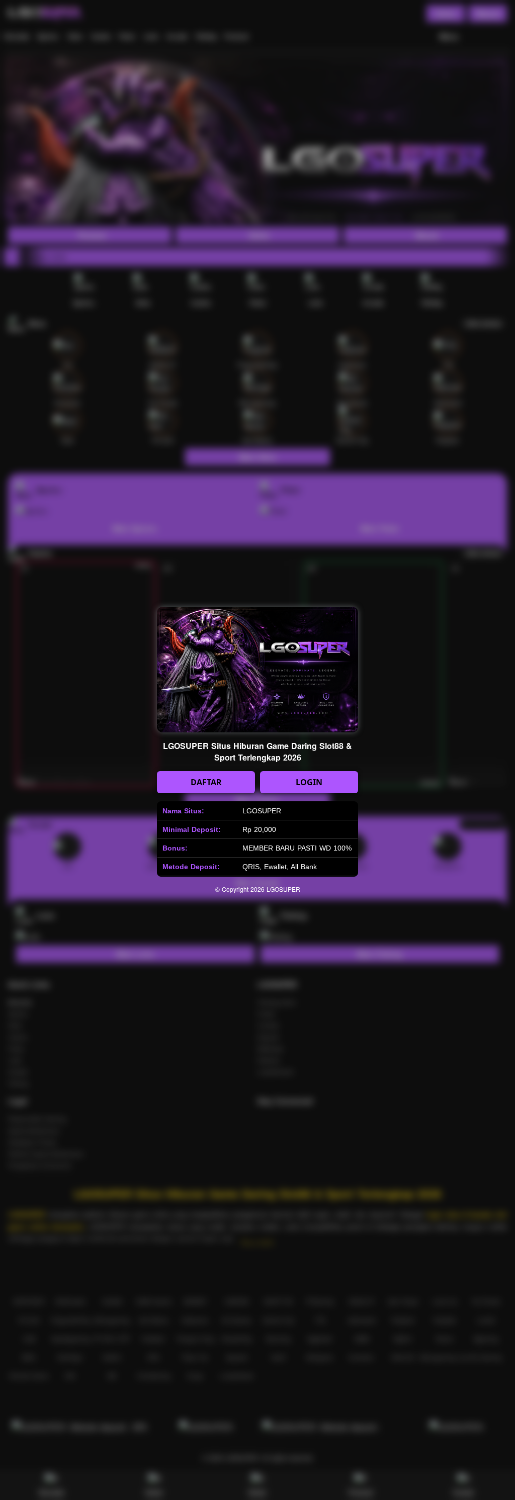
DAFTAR (206, 782)
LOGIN (309, 782)
